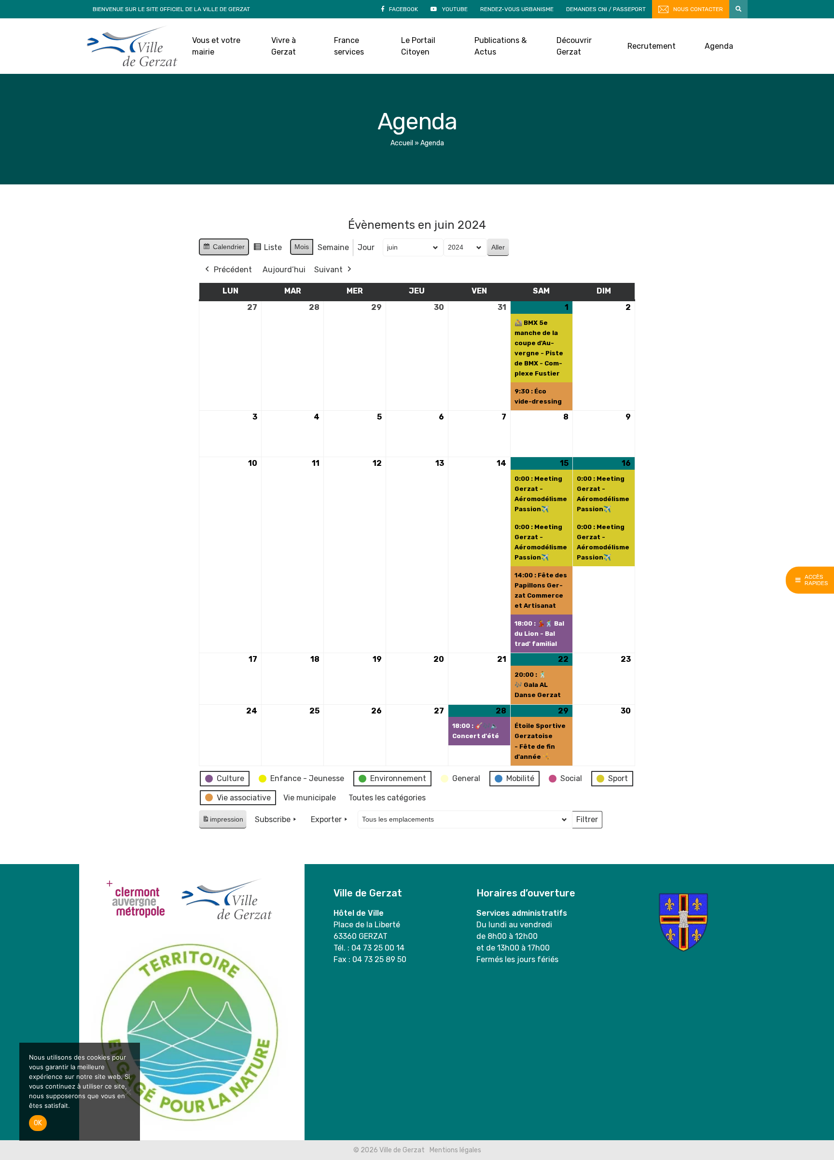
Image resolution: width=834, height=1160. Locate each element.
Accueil (401, 143)
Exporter (326, 819)
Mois (301, 247)
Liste (267, 250)
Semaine (333, 247)
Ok (38, 1123)
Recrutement (651, 46)
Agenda (719, 46)
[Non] (128, 1092)
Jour (366, 247)
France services (349, 46)
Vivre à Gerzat (283, 46)
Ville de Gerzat (132, 46)
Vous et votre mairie (216, 46)
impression (222, 821)
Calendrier (224, 249)
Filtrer (587, 821)
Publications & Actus (500, 46)
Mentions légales (455, 1150)
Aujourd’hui (284, 269)
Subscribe (273, 819)
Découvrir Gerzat (574, 46)
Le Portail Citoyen (418, 46)
